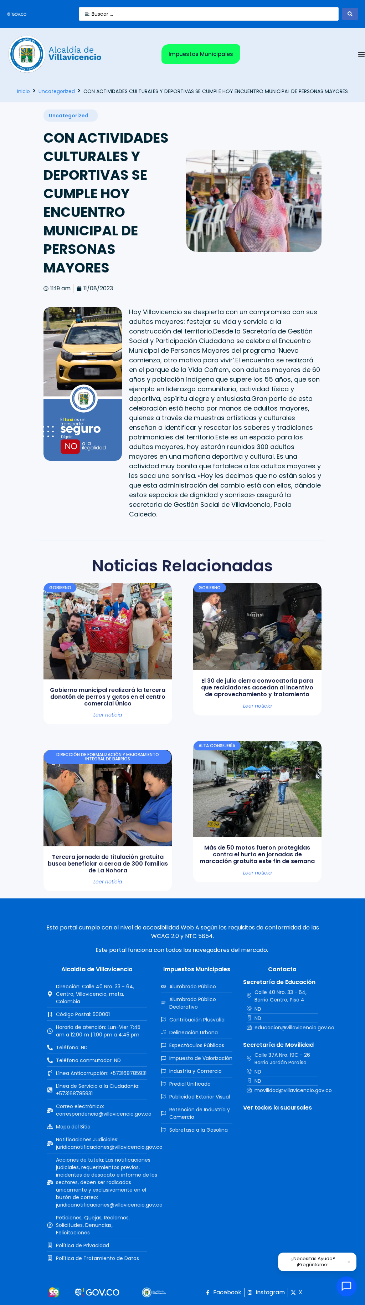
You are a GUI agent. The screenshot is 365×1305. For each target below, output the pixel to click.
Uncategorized (56, 91)
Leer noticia (107, 714)
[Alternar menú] (361, 54)
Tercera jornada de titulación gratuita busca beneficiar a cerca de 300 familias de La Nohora (108, 864)
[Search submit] (350, 14)
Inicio (23, 91)
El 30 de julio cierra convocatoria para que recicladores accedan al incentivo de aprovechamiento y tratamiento (257, 687)
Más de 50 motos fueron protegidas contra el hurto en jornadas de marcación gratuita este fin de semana (257, 854)
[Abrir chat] (346, 1286)
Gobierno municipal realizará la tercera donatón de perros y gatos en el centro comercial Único (107, 697)
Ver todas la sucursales (277, 1107)
